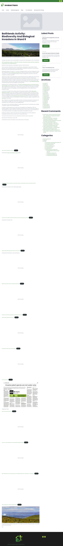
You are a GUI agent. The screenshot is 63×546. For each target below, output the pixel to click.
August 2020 (45, 99)
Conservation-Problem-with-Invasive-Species (9, 348)
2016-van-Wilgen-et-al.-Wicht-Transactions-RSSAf (9, 504)
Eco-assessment (29, 10)
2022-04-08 (44, 51)
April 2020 (45, 103)
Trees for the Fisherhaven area (48, 67)
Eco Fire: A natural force (49, 146)
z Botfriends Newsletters (51, 154)
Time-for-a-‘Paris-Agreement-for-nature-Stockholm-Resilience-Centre (13, 442)
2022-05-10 (44, 36)
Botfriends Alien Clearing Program (20, 95)
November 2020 (46, 97)
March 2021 (45, 93)
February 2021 (45, 95)
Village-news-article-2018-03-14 (7, 411)
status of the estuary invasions (12, 152)
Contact (7, 10)
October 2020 (45, 98)
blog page (4, 98)
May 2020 (45, 102)
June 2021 (45, 92)
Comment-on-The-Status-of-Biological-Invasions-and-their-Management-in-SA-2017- (15, 217)
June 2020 (45, 100)
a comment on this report (15, 72)
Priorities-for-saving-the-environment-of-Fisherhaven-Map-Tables (12, 314)
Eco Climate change (48, 144)
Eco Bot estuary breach (49, 143)
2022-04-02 (44, 65)
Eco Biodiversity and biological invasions (52, 142)
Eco (44, 141)
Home (3, 10)
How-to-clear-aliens (5, 379)
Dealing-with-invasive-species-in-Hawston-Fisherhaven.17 (10, 283)
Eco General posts (48, 147)
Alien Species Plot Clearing (39, 10)
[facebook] (59, 1)
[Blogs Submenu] (24, 10)
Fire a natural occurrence (34, 81)
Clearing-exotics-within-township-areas (8, 317)
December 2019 (46, 106)
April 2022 (45, 84)
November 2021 (46, 89)
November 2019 (46, 107)
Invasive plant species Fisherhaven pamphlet (50, 53)
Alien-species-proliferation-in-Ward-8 (8, 150)
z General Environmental (51, 155)
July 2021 (44, 91)
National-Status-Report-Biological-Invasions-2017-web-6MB (11, 250)
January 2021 (45, 96)
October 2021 (45, 90)
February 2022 (45, 86)
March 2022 (45, 85)
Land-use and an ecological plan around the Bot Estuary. (50, 38)
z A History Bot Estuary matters (50, 149)
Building (44, 140)
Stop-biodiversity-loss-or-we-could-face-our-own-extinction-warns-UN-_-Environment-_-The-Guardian (18, 473)
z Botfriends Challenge (51, 153)
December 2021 (46, 87)
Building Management (15, 10)
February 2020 (45, 104)
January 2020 (45, 105)
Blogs (22, 10)
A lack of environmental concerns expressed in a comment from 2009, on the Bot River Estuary (52, 120)
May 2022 (45, 83)
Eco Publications (48, 148)
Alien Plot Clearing (46, 138)
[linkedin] (61, 1)
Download (16, 150)
